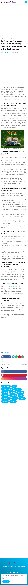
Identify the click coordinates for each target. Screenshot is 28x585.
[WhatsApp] (16, 356)
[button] (1, 2)
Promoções (13, 395)
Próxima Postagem (22, 364)
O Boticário (20, 392)
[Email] (22, 356)
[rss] (10, 572)
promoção (15, 286)
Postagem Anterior (6, 364)
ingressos (13, 401)
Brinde (14, 386)
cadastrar (22, 398)
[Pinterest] (19, 356)
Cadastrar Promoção (7, 389)
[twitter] (17, 572)
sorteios (5, 269)
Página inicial (4, 38)
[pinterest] (14, 375)
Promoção (10, 38)
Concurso (5, 392)
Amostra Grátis (6, 386)
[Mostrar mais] (2, 360)
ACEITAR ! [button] (6, 581)
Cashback (18, 389)
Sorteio (20, 395)
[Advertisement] (14, 21)
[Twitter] (13, 356)
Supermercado (6, 398)
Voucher (15, 398)
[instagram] (14, 378)
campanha (5, 401)
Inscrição (12, 392)
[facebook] (14, 371)
